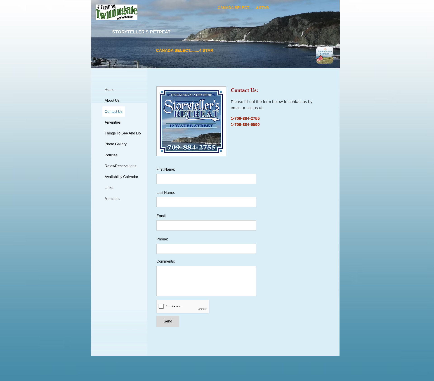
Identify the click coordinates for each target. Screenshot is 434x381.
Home (109, 90)
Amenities (113, 122)
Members (112, 199)
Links (109, 188)
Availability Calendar (121, 177)
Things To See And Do (123, 133)
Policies (111, 155)
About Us (112, 100)
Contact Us (114, 111)
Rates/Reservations (120, 166)
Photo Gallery (116, 144)
